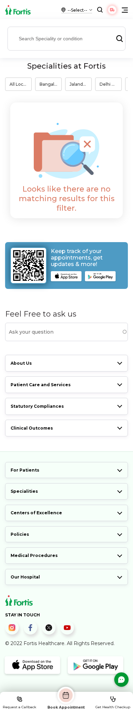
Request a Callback (19, 707)
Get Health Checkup (112, 707)
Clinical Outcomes (32, 428)
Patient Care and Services (41, 384)
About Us (21, 363)
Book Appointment (66, 707)
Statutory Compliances (37, 406)
